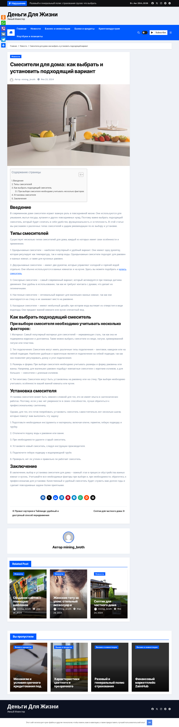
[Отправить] (3, 45)
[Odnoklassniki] (3, 17)
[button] (170, 32)
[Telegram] (3, 39)
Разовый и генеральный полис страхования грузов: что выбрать (109, 686)
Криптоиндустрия (109, 28)
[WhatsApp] (3, 23)
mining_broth (28, 79)
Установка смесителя (25, 194)
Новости (36, 28)
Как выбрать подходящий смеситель (33, 187)
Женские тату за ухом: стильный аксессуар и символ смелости (66, 603)
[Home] (11, 32)
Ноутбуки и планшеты (30, 36)
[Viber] (3, 28)
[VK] (3, 34)
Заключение (20, 198)
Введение (18, 180)
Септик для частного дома (105, 603)
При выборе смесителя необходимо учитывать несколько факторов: (51, 191)
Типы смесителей (23, 184)
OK (149, 722)
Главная (21, 28)
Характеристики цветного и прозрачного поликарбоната (66, 684)
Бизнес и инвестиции (57, 28)
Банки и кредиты (85, 28)
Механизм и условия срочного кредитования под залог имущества (27, 684)
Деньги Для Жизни (32, 14)
